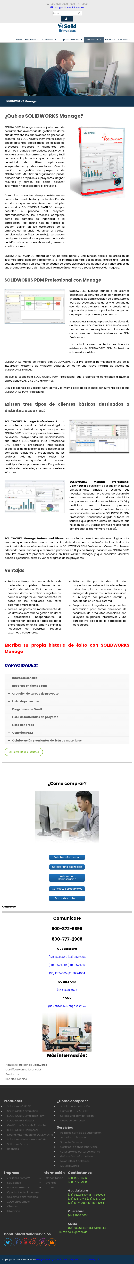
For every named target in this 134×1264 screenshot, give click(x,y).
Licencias (13, 1149)
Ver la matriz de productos (23, 752)
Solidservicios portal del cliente (80, 1152)
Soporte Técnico (16, 1079)
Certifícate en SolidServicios (24, 1069)
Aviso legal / (92, 1259)
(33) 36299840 (58, 957)
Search (55, 13)
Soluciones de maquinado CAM (26, 1139)
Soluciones (14, 1183)
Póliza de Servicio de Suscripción (80, 1133)
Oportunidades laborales (23, 1192)
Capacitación (54, 1178)
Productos (92, 39)
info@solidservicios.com (69, 7)
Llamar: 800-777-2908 (74, 1111)
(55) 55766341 (57, 1006)
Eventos (110, 39)
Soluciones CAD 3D (19, 1106)
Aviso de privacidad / (74, 1259)
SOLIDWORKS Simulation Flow (25, 1116)
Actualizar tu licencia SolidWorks (26, 1065)
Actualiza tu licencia (73, 1137)
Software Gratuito (18, 1144)
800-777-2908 (77, 1182)
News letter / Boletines (75, 1161)
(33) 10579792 (76, 965)
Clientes (12, 1206)
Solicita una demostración (77, 1116)
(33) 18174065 (58, 973)
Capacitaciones (69, 39)
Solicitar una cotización (75, 1106)
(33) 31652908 (77, 957)
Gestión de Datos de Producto (26, 1125)
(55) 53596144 (76, 1006)
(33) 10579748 (58, 965)
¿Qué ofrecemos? (18, 1202)
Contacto (124, 39)
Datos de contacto (72, 1120)
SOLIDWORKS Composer (22, 1130)
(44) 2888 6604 (67, 990)
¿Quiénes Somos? (18, 1178)
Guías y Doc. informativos (76, 1156)
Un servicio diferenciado (22, 1197)
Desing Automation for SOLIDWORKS (30, 1135)
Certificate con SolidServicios (79, 1147)
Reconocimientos (18, 1187)
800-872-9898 (77, 1178)
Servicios (47, 39)
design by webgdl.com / (49, 1259)
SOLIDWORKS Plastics (20, 1120)
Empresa (30, 39)
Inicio (19, 39)
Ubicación (13, 1211)
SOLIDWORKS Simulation (22, 1111)
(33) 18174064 (76, 973)
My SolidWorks (69, 1166)
